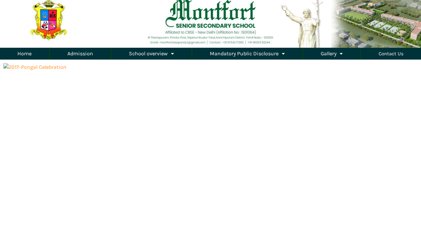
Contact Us (391, 54)
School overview (148, 53)
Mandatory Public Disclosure (244, 53)
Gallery (328, 53)
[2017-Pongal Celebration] (34, 67)
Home (24, 53)
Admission (80, 53)
